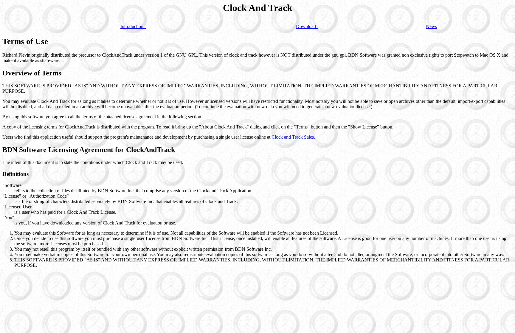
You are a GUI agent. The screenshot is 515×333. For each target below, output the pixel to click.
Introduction (133, 26)
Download (307, 26)
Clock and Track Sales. (293, 137)
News (431, 26)
